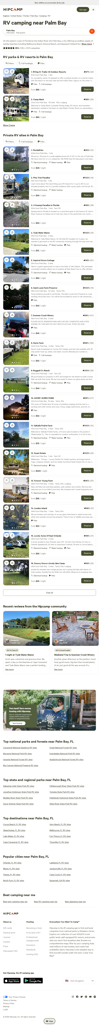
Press (5, 946)
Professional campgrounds (32, 939)
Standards (30, 949)
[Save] (6, 71)
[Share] (12, 71)
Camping (42, 15)
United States (16, 15)
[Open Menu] (93, 9)
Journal (6, 937)
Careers (6, 941)
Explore (6, 15)
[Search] (92, 31)
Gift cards (7, 927)
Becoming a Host (34, 927)
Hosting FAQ (32, 954)
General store (9, 932)
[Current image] (12, 91)
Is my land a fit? (33, 932)
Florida (26, 15)
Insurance (30, 944)
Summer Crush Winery (83, 654)
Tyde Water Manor (24, 654)
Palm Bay (34, 15)
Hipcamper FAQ (10, 950)
